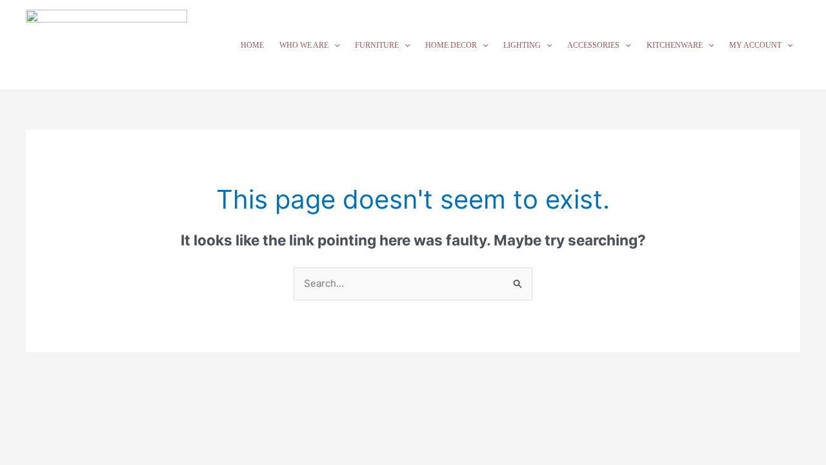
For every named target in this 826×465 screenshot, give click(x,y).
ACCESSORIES (593, 45)
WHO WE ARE (303, 45)
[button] (333, 45)
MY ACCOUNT (755, 45)
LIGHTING (522, 45)
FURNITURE (377, 45)
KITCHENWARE (675, 45)
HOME (252, 45)
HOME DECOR (451, 45)
